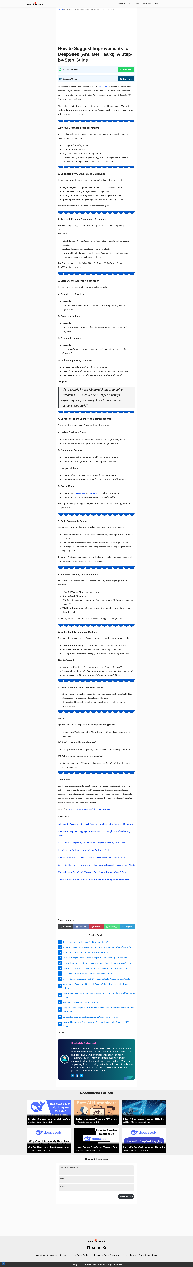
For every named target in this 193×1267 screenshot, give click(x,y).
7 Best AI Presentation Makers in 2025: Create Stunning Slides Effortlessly (94, 879)
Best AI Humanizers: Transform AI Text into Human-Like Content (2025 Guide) (96, 1024)
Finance (156, 3)
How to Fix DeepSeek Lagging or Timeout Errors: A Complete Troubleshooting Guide (99, 995)
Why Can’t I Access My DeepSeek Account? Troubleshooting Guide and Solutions (95, 824)
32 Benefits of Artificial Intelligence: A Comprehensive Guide (91, 1016)
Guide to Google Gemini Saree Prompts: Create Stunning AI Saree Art (95, 957)
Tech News (120, 3)
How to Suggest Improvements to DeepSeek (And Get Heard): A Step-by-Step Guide (96, 865)
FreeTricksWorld (95, 1264)
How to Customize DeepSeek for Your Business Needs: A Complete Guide (91, 857)
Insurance (146, 3)
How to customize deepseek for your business (89, 809)
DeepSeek (103, 86)
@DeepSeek (79, 493)
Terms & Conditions (147, 1255)
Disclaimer (64, 1255)
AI (164, 3)
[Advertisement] (96, 27)
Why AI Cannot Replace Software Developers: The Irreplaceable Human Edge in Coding (98, 1009)
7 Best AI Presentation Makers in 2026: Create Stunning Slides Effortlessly (97, 947)
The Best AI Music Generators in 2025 (80, 1002)
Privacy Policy (129, 1255)
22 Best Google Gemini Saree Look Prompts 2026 (85, 952)
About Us (40, 1255)
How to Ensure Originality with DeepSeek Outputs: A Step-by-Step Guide (91, 842)
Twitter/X (92, 493)
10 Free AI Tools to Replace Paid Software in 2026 (86, 942)
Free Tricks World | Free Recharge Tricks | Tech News (96, 1255)
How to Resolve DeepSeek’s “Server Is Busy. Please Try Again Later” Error (92, 872)
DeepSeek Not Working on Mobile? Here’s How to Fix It (83, 850)
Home (59, 9)
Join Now (127, 69)
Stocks (130, 3)
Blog (138, 3)
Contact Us (52, 1255)
